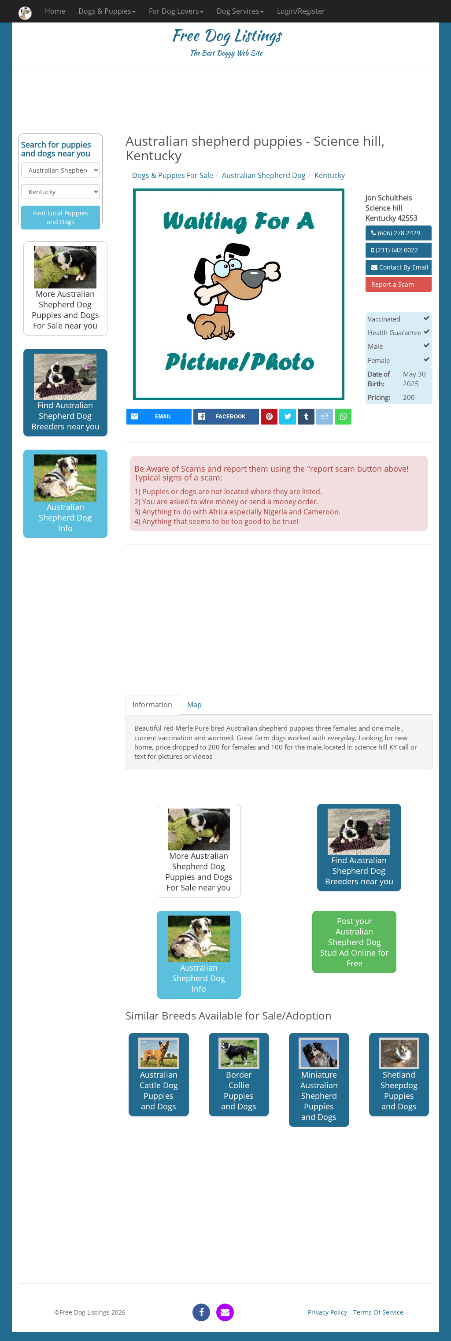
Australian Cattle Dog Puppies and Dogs (159, 1090)
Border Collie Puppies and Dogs (238, 1090)
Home (55, 11)
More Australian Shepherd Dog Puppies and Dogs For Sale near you (65, 309)
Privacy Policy (327, 1312)
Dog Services (238, 11)
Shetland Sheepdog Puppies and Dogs (399, 1090)
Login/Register (301, 11)
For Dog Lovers (174, 11)
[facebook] (201, 1312)
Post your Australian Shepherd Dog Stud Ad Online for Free (354, 942)
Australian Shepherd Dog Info (65, 517)
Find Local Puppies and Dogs (60, 217)
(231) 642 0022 (396, 250)
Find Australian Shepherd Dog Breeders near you (65, 416)
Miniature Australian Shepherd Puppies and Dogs (319, 1095)
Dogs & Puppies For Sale (172, 175)
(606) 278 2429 (398, 233)
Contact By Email (403, 267)
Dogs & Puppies (104, 11)
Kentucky (329, 175)
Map (194, 704)
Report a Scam (392, 284)
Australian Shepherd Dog (264, 175)
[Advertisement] (225, 100)
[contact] (225, 1312)
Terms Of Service (378, 1312)
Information (152, 704)
